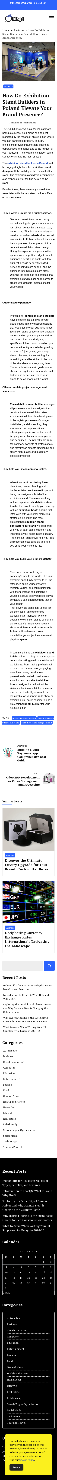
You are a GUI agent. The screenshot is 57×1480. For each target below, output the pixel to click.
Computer (9, 1067)
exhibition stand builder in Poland (27, 163)
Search (49, 966)
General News (11, 1096)
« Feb (6, 1293)
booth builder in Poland (24, 718)
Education (9, 1073)
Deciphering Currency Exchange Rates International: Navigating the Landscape (27, 939)
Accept (16, 1467)
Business (8, 86)
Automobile (10, 1050)
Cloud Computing (13, 1062)
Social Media (10, 1135)
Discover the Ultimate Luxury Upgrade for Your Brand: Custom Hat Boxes (26, 864)
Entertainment (11, 1079)
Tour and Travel (12, 1147)
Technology (10, 1141)
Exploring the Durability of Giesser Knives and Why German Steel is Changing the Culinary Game (27, 1008)
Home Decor (10, 1107)
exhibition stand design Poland (36, 722)
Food (6, 1090)
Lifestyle (8, 1113)
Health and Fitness (14, 1101)
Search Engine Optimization (19, 1130)
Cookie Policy (26, 1459)
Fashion (7, 1084)
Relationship (10, 1124)
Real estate (9, 1118)
